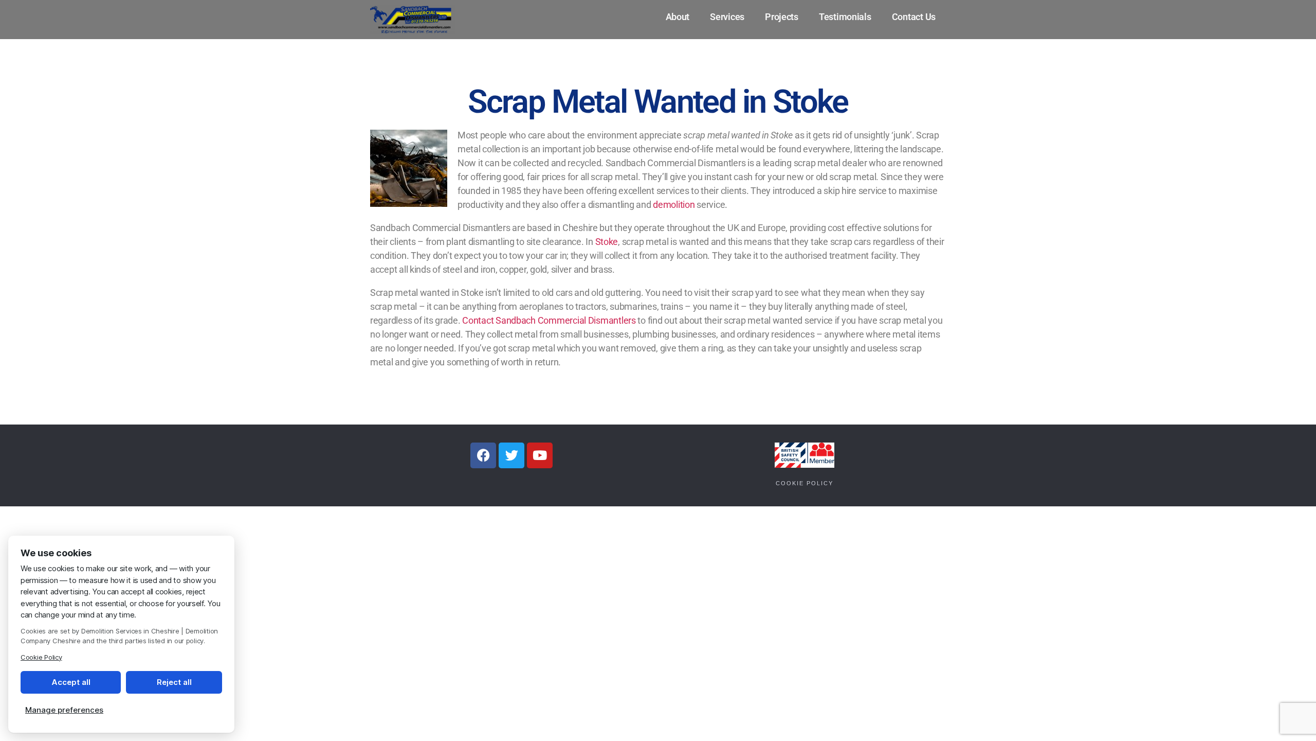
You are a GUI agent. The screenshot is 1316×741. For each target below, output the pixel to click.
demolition (673, 204)
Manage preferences (64, 710)
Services (727, 16)
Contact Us (914, 16)
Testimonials (845, 16)
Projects (781, 16)
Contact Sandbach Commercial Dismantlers (548, 320)
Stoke (606, 241)
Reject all (174, 682)
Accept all (70, 682)
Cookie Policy (804, 483)
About (678, 16)
